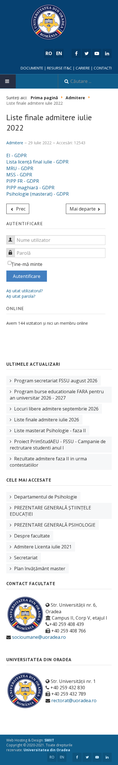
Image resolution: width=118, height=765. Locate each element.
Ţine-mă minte (26, 264)
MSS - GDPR (19, 175)
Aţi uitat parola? (20, 296)
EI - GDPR (16, 155)
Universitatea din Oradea (46, 750)
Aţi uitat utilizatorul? (24, 290)
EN (62, 757)
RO (52, 757)
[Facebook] (76, 53)
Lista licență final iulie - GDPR (37, 162)
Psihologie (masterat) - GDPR (37, 194)
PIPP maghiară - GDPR (30, 187)
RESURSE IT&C (59, 68)
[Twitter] (86, 53)
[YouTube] (96, 53)
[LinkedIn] (107, 53)
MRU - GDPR (19, 168)
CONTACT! (103, 68)
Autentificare (26, 276)
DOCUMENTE (32, 68)
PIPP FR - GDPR (22, 181)
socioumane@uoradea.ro (39, 637)
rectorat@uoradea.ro (74, 700)
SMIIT (49, 740)
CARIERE (83, 68)
